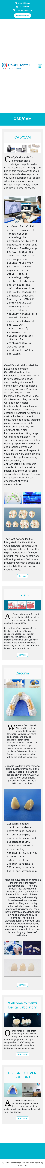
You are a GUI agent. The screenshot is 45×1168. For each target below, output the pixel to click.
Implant (23, 594)
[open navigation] (40, 66)
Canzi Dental (19, 65)
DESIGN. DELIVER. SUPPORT (22, 1075)
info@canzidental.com (24, 10)
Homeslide (22, 1054)
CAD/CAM (22, 137)
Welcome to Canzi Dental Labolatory (22, 1005)
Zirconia (22, 673)
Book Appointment (22, 16)
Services (22, 576)
